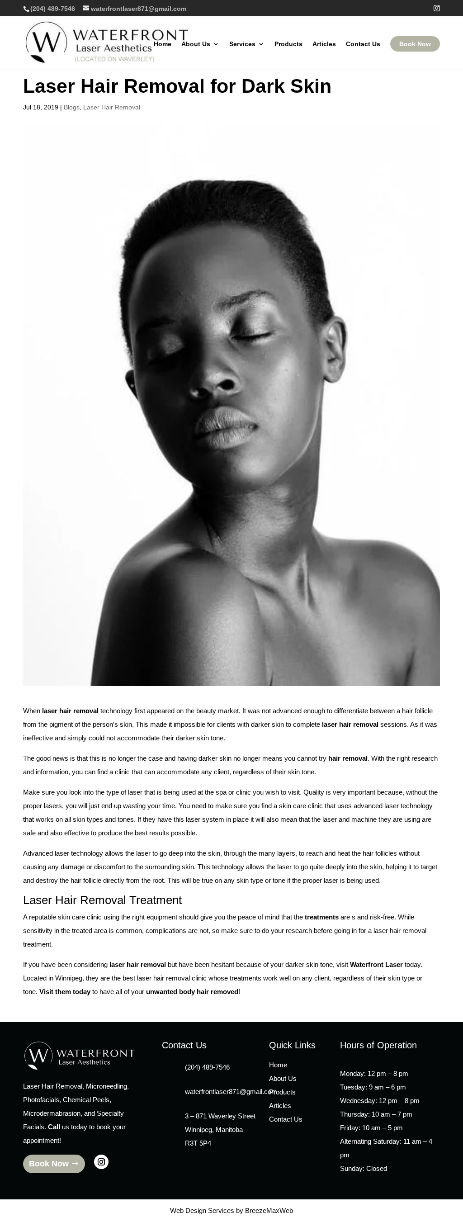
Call (54, 1127)
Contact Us (363, 44)
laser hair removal (350, 724)
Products (288, 44)
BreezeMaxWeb (269, 1210)
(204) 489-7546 (52, 8)
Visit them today (64, 991)
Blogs (72, 107)
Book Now (415, 43)
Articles (324, 44)
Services (242, 44)
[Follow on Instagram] (101, 1162)
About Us (195, 44)
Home (162, 44)
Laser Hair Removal (111, 107)
